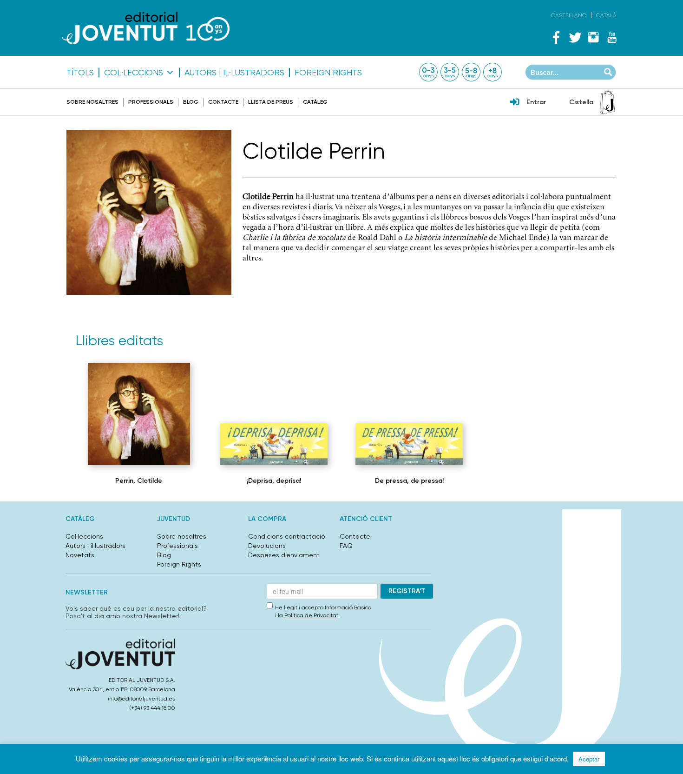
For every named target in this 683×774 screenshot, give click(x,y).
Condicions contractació (286, 536)
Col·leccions (133, 72)
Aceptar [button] (588, 758)
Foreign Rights (328, 72)
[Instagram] (593, 37)
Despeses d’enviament (284, 555)
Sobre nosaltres (92, 102)
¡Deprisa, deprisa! (274, 481)
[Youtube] (612, 37)
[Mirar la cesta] (607, 102)
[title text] (146, 28)
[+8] (492, 72)
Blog (190, 102)
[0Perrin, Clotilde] (139, 414)
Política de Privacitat (311, 615)
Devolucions (267, 545)
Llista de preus (270, 102)
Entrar (536, 102)
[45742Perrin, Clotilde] (409, 444)
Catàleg (315, 102)
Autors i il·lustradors (234, 72)
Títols (80, 72)
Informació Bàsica (348, 607)
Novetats (80, 555)
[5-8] (471, 72)
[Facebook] (556, 37)
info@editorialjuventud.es (141, 698)
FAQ (346, 545)
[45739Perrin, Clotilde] (274, 444)
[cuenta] (514, 102)
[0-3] (428, 72)
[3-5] (449, 72)
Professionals (150, 102)
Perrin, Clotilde (138, 481)
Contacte (223, 102)
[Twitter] (574, 37)
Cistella (581, 102)
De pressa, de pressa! (409, 481)
